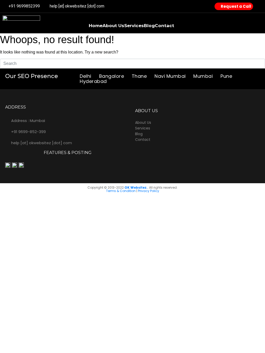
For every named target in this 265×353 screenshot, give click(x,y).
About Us (113, 25)
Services (134, 25)
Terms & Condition (121, 191)
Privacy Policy (148, 191)
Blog (149, 25)
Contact (164, 25)
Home (95, 25)
